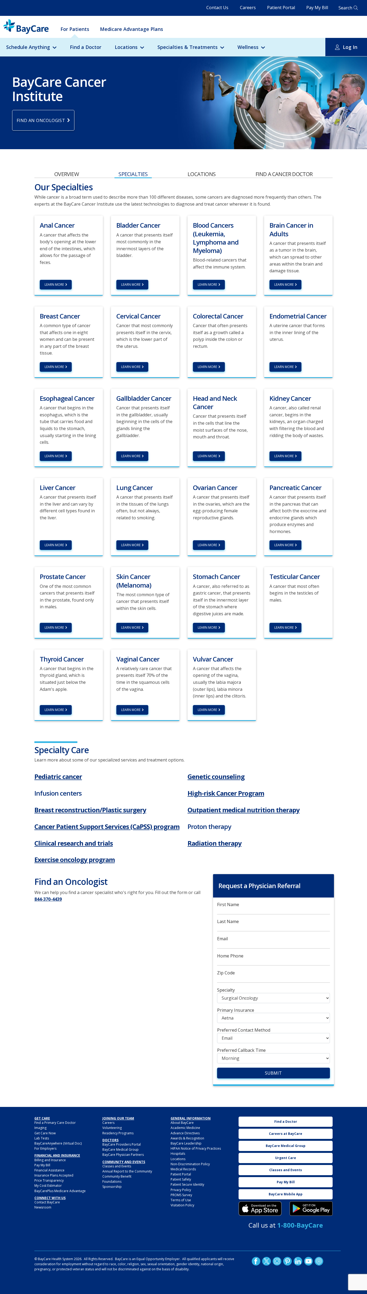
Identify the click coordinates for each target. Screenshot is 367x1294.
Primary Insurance (235, 1010)
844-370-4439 (48, 899)
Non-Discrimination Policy (190, 1164)
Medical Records (183, 1169)
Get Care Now (45, 1133)
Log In (350, 47)
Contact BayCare (47, 1202)
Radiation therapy (215, 843)
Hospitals (178, 1153)
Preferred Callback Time (241, 1050)
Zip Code (226, 973)
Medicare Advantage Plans (131, 29)
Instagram (277, 1261)
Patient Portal (281, 7)
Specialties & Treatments (187, 47)
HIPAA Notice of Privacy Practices (196, 1148)
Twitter (266, 1261)
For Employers (45, 1148)
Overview (66, 174)
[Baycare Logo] (26, 26)
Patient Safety (181, 1179)
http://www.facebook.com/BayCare (256, 1261)
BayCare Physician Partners (123, 1154)
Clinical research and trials (73, 843)
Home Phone (230, 956)
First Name (228, 904)
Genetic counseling (216, 776)
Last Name (228, 921)
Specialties (132, 174)
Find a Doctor (85, 47)
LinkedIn (298, 1261)
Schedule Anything (28, 47)
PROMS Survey (181, 1195)
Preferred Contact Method (243, 1030)
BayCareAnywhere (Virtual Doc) (58, 1143)
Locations (126, 47)
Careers (248, 7)
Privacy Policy (181, 1190)
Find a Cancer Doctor (284, 174)
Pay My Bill (317, 7)
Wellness (248, 47)
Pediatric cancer (58, 776)
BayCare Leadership (186, 1143)
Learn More (54, 284)
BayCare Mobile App (286, 1194)
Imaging (40, 1127)
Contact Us (217, 7)
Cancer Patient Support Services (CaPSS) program (106, 826)
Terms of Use (181, 1200)
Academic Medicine (185, 1127)
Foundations (111, 1181)
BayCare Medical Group (120, 1149)
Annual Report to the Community (127, 1171)
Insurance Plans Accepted (53, 1175)
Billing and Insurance (50, 1160)
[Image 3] (260, 1208)
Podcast (319, 1261)
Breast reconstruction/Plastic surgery (90, 809)
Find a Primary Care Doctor (55, 1122)
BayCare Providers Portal (121, 1144)
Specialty (226, 990)
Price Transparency (49, 1180)
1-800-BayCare (300, 1225)
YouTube (308, 1261)
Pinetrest (287, 1261)
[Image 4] (311, 1208)
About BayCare (182, 1122)
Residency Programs (118, 1133)
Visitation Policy (182, 1205)
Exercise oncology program (74, 859)
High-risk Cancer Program (226, 793)
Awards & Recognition (187, 1138)
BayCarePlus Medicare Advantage (60, 1191)
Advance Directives (185, 1133)
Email (222, 939)
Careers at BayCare (285, 1133)
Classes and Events (116, 1166)
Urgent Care (285, 1158)
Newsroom (42, 1207)
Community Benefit (116, 1176)
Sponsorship (112, 1186)
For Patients (74, 29)
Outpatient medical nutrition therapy (244, 809)
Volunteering (112, 1127)
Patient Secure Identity (187, 1184)
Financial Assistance (49, 1170)
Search (345, 8)
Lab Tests (41, 1138)
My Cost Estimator (48, 1185)
